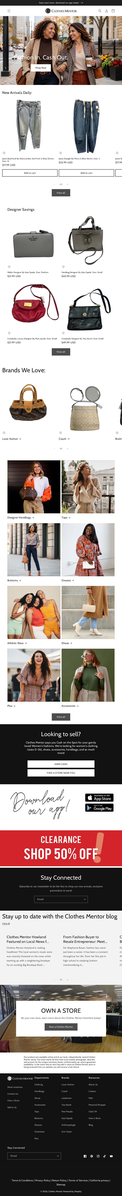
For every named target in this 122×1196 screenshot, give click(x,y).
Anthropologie (69, 1125)
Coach (62, 438)
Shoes (65, 643)
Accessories (68, 706)
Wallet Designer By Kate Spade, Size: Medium (28, 272)
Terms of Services (78, 1180)
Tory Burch (67, 1104)
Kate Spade (67, 1118)
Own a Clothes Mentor (61, 1027)
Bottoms (12, 580)
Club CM (93, 1111)
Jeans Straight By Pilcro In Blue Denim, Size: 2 (79, 158)
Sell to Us (12, 1107)
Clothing (39, 1084)
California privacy (99, 1180)
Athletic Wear (15, 643)
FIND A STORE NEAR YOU (61, 773)
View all (61, 192)
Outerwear (39, 1131)
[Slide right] (67, 184)
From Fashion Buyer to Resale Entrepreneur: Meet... (85, 939)
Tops (64, 517)
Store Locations (15, 1087)
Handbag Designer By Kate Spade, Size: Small (82, 272)
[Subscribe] (84, 899)
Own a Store (13, 1100)
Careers (92, 1091)
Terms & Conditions (22, 1180)
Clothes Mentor (55, 1191)
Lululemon (67, 1098)
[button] (9, 11)
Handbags (39, 1091)
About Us (93, 1084)
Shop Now (40, 67)
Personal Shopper (97, 1104)
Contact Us (12, 1093)
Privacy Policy (42, 1180)
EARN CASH (61, 764)
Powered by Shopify (72, 1191)
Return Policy (59, 1180)
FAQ (91, 1098)
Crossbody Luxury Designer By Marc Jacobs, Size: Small (32, 338)
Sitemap (61, 1184)
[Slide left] (54, 184)
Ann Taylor (67, 1131)
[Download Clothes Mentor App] (61, 820)
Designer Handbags (19, 517)
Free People (67, 1111)
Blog (91, 1125)
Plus (9, 706)
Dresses (66, 580)
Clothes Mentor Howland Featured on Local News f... (28, 939)
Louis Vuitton (10, 438)
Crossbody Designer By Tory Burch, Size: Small (83, 338)
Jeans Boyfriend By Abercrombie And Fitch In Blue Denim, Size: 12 (28, 159)
